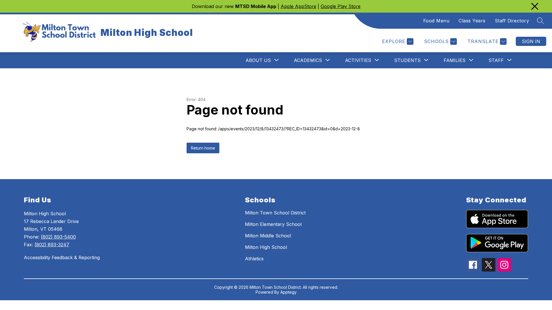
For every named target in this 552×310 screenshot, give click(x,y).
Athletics (254, 258)
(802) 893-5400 (58, 237)
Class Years (472, 21)
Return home (203, 148)
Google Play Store (341, 6)
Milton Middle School (268, 236)
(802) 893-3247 (51, 244)
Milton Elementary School (273, 224)
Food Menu (436, 21)
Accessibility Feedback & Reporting (62, 257)
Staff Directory (512, 21)
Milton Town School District (275, 213)
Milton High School (266, 247)
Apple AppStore (298, 6)
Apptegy (288, 292)
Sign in (531, 41)
